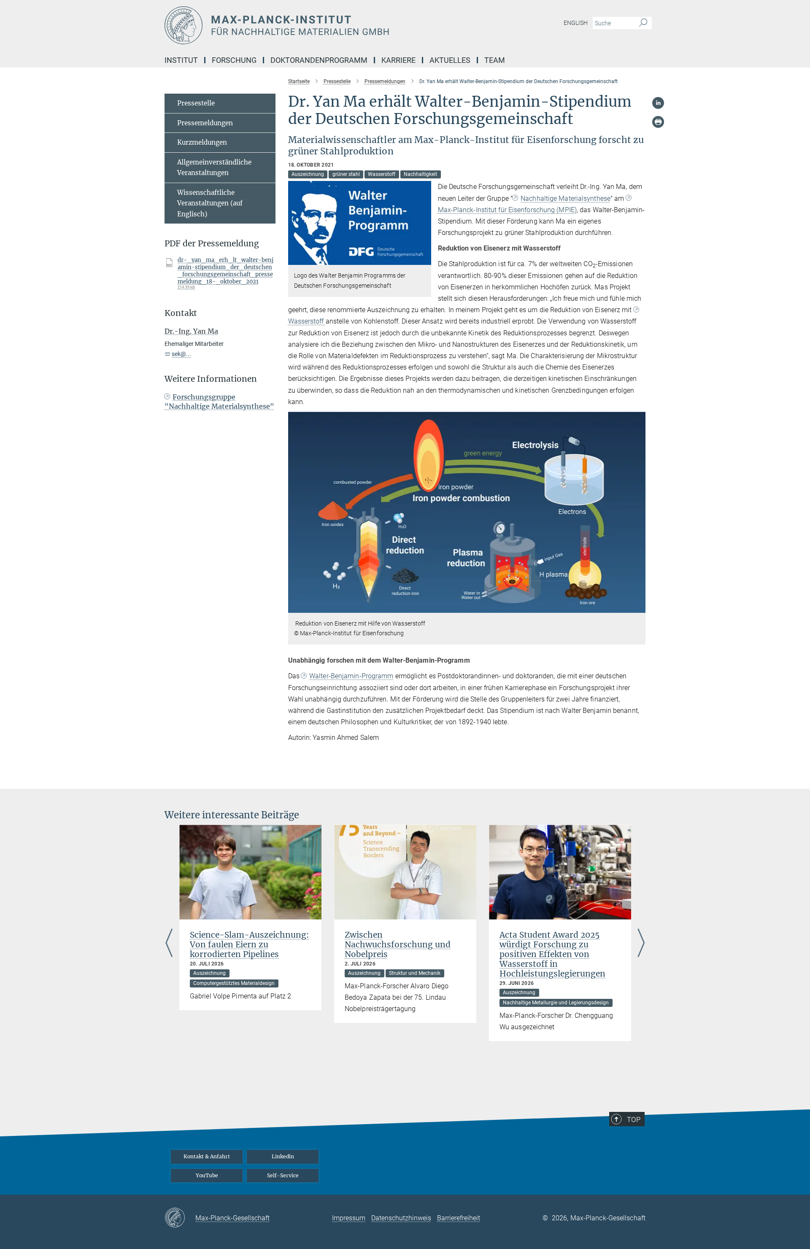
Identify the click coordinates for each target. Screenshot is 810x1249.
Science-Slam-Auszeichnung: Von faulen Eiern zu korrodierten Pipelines (249, 944)
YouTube (207, 1175)
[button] (423, 259)
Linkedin (283, 1156)
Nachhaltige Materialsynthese (565, 198)
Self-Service (283, 1175)
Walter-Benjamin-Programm (351, 676)
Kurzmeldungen (202, 142)
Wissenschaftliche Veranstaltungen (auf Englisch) (210, 203)
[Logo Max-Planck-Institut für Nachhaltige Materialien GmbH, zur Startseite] (323, 25)
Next (641, 944)
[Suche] (643, 23)
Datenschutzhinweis (401, 1218)
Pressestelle (196, 103)
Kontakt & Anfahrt (207, 1156)
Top (633, 1119)
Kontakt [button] (181, 313)
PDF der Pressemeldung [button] (212, 243)
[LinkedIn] (658, 103)
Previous (169, 944)
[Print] (658, 122)
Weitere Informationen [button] (211, 379)
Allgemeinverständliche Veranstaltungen (214, 167)
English (576, 22)
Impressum (348, 1218)
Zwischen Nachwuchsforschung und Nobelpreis (398, 944)
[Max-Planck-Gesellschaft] (180, 1218)
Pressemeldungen (205, 123)
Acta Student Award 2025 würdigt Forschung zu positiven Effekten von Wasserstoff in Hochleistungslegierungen (552, 954)
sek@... (181, 354)
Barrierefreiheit (458, 1218)
